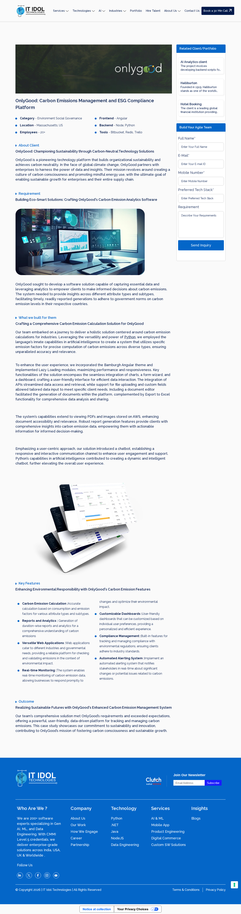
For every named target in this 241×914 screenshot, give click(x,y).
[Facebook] (38, 875)
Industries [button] (115, 10)
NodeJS (117, 838)
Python (130, 337)
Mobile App (160, 825)
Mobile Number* (191, 173)
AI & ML (157, 818)
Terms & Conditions (186, 890)
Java (114, 831)
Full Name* (186, 138)
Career (76, 838)
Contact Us (192, 10)
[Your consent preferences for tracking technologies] (234, 884)
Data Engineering (125, 845)
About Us (78, 818)
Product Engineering (168, 831)
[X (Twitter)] (29, 875)
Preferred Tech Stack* (196, 190)
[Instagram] (47, 875)
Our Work (78, 825)
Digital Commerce (166, 838)
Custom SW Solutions (168, 845)
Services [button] (59, 10)
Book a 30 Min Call (215, 10)
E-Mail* (183, 155)
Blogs (196, 818)
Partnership (80, 845)
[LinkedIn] (20, 875)
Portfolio (136, 10)
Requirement (188, 207)
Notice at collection (97, 909)
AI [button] (100, 10)
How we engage (84, 831)
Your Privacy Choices (132, 909)
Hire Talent (153, 10)
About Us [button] (170, 10)
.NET (115, 825)
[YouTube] (56, 875)
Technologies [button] (81, 10)
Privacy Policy (216, 890)
